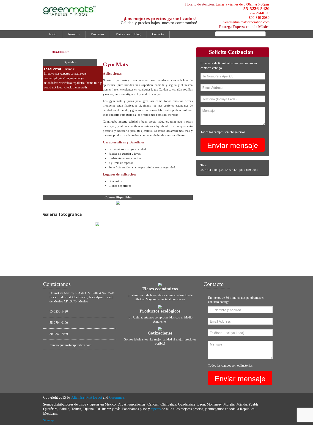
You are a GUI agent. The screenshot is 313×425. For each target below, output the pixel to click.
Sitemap (48, 420)
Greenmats (117, 397)
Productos (97, 34)
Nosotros (74, 34)
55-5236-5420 (256, 8)
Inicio (52, 34)
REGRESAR (60, 52)
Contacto (158, 34)
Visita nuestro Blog (128, 34)
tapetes (156, 409)
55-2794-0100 (259, 13)
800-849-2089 (259, 17)
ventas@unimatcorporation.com (246, 22)
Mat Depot (94, 397)
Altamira (77, 397)
